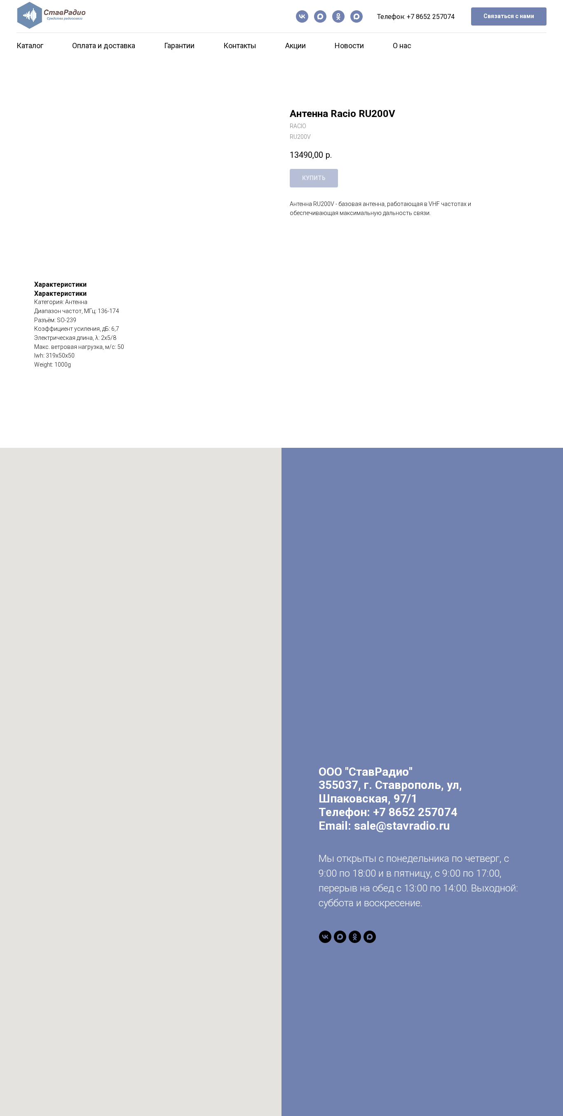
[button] (509, 16)
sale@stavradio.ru (402, 826)
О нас (402, 45)
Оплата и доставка (103, 45)
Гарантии (179, 45)
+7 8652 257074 (431, 17)
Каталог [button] (29, 45)
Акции (295, 45)
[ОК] (338, 16)
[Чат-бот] (356, 16)
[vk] (302, 16)
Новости (349, 45)
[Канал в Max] (320, 16)
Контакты (239, 45)
